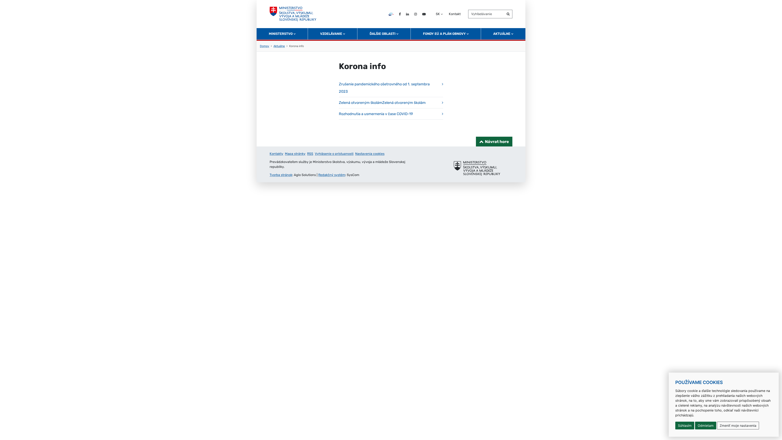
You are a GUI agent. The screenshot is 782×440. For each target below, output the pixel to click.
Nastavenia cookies (369, 154)
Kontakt (455, 14)
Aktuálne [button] (501, 34)
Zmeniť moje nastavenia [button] (738, 426)
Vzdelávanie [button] (331, 34)
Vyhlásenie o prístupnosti (334, 154)
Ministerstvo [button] (281, 34)
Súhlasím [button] (685, 426)
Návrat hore (497, 141)
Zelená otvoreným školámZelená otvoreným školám (382, 102)
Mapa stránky (295, 154)
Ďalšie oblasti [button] (382, 34)
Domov (264, 46)
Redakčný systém (331, 175)
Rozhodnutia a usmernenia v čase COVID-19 (376, 114)
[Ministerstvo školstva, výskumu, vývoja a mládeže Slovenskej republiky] (293, 14)
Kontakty (276, 154)
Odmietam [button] (706, 426)
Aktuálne (279, 46)
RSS (310, 154)
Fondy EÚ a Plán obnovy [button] (444, 34)
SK (438, 14)
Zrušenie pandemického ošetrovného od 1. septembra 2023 (384, 88)
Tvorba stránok (281, 175)
